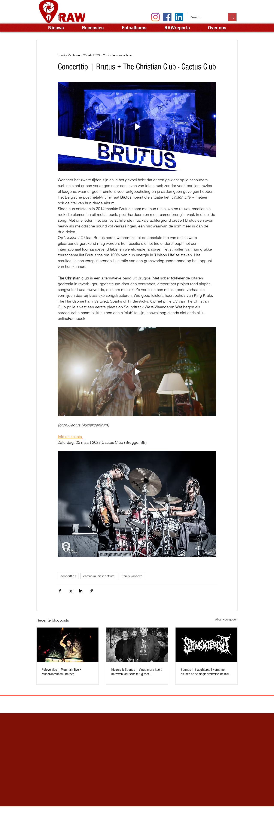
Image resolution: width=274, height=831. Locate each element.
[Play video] (137, 126)
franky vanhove (132, 576)
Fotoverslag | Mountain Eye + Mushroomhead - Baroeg (61, 671)
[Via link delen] (91, 591)
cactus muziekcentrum (98, 576)
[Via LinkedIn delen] (81, 591)
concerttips (68, 576)
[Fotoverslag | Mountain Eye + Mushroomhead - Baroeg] (67, 645)
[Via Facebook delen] (60, 591)
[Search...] (232, 17)
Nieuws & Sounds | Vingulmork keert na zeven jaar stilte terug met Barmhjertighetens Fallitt (136, 671)
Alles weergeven (226, 619)
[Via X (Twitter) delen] (70, 591)
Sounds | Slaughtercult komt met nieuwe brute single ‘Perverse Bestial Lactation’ (205, 671)
